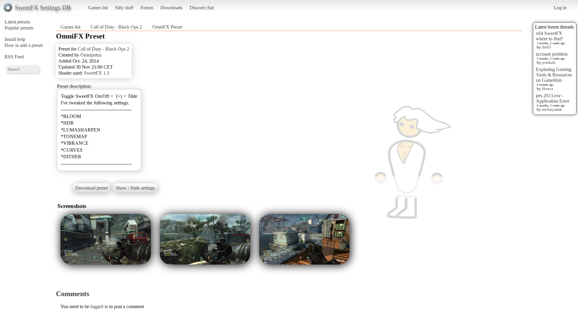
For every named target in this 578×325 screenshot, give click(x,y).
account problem (551, 54)
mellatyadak (552, 109)
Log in (560, 7)
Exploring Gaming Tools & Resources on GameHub (554, 75)
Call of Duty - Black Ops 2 (116, 26)
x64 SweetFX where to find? (549, 36)
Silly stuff (124, 7)
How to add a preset (24, 45)
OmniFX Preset (167, 26)
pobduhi (549, 62)
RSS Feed (14, 56)
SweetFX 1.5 (96, 73)
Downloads (171, 7)
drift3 (546, 47)
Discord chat (202, 7)
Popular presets (19, 27)
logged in (99, 306)
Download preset (91, 187)
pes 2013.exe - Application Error (552, 98)
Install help (15, 39)
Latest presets (17, 21)
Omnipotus (90, 54)
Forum (147, 7)
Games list (98, 7)
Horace (547, 88)
